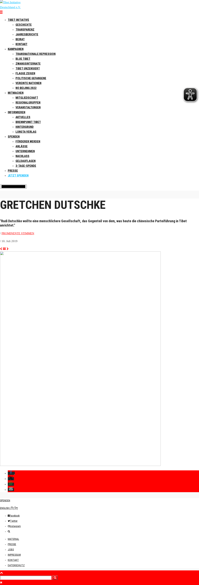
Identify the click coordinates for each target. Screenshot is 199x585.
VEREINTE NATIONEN (28, 83)
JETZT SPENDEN (18, 175)
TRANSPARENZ (25, 29)
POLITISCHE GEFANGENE (31, 78)
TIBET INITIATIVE (18, 20)
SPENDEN (14, 136)
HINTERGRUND (25, 127)
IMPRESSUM (14, 554)
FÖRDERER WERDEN (28, 141)
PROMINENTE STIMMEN (18, 233)
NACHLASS (22, 156)
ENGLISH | (5, 508)
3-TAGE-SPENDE (26, 166)
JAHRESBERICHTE (27, 34)
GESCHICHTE (24, 24)
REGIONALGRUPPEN (28, 102)
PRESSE (13, 170)
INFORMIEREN (16, 112)
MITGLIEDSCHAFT (27, 97)
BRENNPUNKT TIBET (28, 122)
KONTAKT (13, 560)
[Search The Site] (9, 531)
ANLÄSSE (22, 146)
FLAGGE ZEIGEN (25, 73)
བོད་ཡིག (14, 508)
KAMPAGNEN (16, 49)
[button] (11, 473)
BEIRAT (20, 39)
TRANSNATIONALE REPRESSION (36, 54)
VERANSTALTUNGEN (28, 107)
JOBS (11, 549)
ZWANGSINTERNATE (28, 63)
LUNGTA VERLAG (26, 132)
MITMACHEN (16, 93)
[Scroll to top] (1, 572)
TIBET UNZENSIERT (28, 68)
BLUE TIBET (23, 59)
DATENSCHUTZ (16, 565)
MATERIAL (13, 539)
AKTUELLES (23, 117)
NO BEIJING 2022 (26, 88)
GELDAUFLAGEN (26, 161)
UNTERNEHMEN (25, 151)
